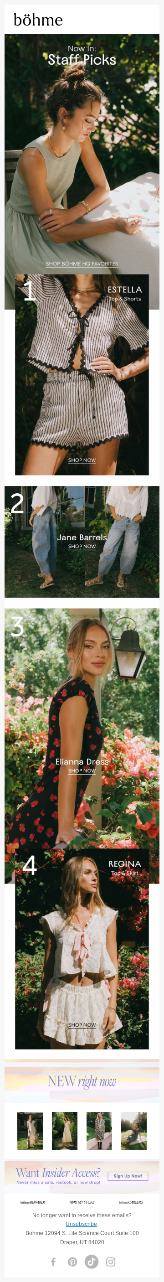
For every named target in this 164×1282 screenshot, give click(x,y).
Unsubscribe (81, 1224)
